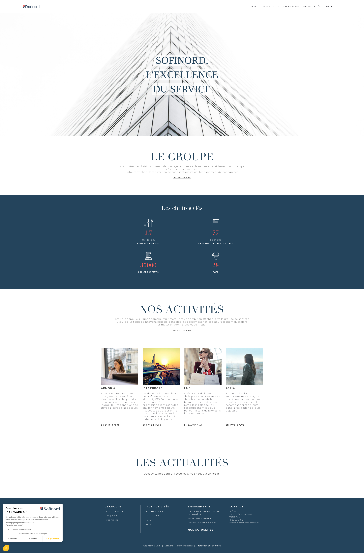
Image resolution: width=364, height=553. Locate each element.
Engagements (291, 6)
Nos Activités (271, 6)
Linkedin (213, 473)
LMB (148, 520)
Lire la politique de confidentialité (18, 530)
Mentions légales (185, 545)
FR (340, 6)
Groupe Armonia (154, 511)
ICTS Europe (152, 515)
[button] (6, 548)
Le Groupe (253, 6)
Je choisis (32, 538)
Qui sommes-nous (114, 511)
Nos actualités (312, 6)
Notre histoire (111, 520)
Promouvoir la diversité (199, 518)
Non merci (12, 538)
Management (111, 515)
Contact (330, 6)
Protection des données (209, 545)
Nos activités (157, 506)
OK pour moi (52, 538)
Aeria (148, 524)
